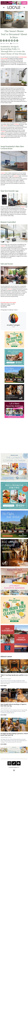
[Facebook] (18, 763)
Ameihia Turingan (13, 325)
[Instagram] (9, 763)
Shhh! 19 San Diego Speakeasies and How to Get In (14, 676)
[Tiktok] (14, 763)
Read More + (4, 685)
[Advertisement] (14, 435)
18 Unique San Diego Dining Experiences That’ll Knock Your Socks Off (14, 734)
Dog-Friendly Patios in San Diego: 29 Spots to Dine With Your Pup (13, 705)
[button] (4, 7)
